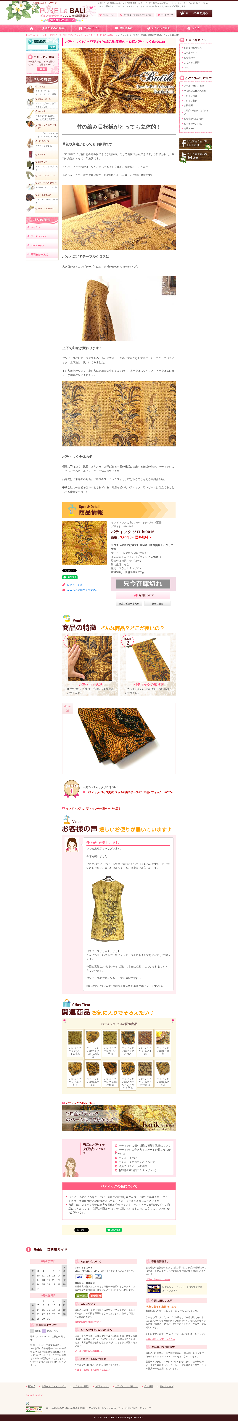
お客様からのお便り (194, 118)
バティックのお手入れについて (137, 1162)
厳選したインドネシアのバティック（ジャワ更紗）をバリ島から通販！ (82, 35)
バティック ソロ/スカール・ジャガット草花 (127, 1083)
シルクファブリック (46, 208)
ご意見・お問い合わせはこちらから (92, 1370)
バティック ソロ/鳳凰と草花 (92, 1082)
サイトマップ (167, 15)
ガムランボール (44, 99)
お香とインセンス (44, 146)
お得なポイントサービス (54, 1386)
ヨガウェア (42, 162)
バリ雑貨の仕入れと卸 (195, 90)
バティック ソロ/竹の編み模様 (110, 1082)
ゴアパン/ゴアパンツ (46, 175)
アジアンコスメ (39, 236)
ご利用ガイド (190, 52)
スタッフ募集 (190, 100)
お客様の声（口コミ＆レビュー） (138, 1170)
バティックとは (128, 1157)
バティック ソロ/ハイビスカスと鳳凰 (92, 1052)
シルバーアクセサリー (47, 183)
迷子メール (189, 128)
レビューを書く (76, 584)
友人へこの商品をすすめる (82, 589)
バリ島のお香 (43, 141)
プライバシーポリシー (126, 1386)
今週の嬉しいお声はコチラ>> (160, 1339)
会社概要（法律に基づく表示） (137, 15)
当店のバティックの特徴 (133, 1166)
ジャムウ (35, 227)
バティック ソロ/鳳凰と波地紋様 (145, 1082)
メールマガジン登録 (194, 85)
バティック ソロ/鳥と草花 (162, 1051)
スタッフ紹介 (190, 95)
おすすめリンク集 (193, 123)
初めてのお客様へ (193, 48)
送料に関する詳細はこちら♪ (89, 1322)
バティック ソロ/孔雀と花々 (75, 1082)
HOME (31, 1386)
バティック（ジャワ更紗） (47, 126)
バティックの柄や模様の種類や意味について (145, 1145)
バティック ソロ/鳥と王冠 (145, 1051)
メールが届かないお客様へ (88, 1351)
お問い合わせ (108, 15)
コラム (187, 67)
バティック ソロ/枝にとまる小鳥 (75, 1051)
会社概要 (188, 105)
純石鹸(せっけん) (39, 254)
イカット (41, 154)
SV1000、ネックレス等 (46, 187)
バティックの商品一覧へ (80, 1103)
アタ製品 (41, 87)
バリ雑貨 (41, 111)
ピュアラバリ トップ (36, 35)
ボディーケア (37, 245)
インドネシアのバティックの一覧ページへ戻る (93, 808)
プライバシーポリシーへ (158, 1279)
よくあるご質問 (192, 62)
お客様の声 (189, 57)
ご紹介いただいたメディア (196, 112)
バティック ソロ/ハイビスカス (127, 1051)
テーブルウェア (44, 195)
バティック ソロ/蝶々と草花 (110, 1051)
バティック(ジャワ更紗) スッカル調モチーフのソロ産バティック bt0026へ (130, 792)
